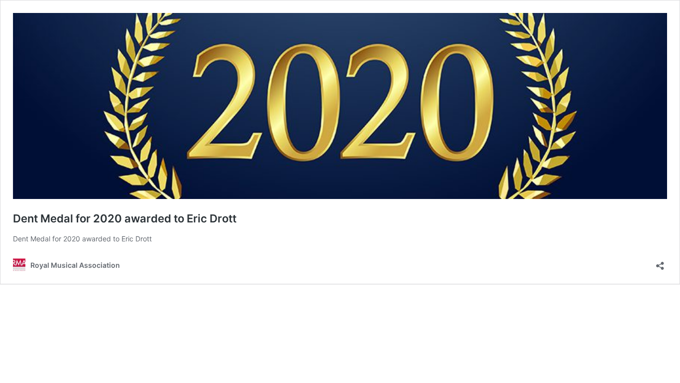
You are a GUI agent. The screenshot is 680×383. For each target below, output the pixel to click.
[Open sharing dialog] (660, 262)
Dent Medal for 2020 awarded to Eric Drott (124, 218)
